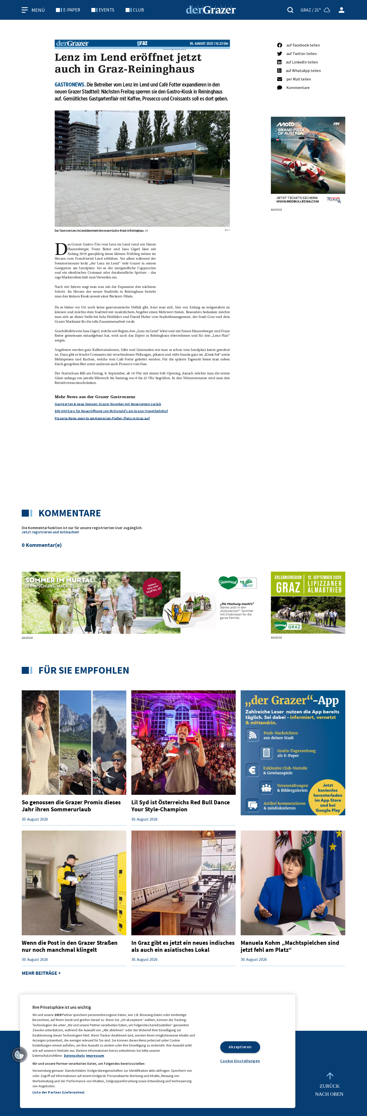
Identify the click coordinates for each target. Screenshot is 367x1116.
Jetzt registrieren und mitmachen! (50, 532)
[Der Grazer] (211, 9)
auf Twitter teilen (301, 53)
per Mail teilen (298, 78)
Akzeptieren (240, 1047)
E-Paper (71, 10)
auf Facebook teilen (303, 44)
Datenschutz (74, 1056)
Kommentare (298, 87)
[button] (62, 168)
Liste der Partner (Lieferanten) (58, 1092)
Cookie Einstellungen (240, 1060)
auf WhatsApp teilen (303, 70)
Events (106, 10)
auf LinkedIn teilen (302, 61)
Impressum (95, 1056)
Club (138, 10)
